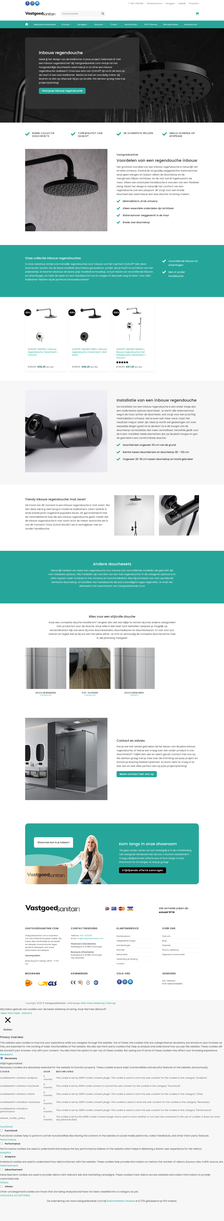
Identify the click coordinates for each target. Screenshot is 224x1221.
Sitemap (111, 1003)
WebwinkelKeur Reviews (121, 1201)
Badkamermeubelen (45, 24)
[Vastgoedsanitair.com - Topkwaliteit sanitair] (40, 14)
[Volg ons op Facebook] (27, 3)
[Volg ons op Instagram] (32, 3)
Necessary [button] (6, 1054)
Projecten (194, 3)
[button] (197, 13)
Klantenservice (154, 3)
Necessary (11, 1058)
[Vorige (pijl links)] (3, 1216)
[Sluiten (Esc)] (3, 1207)
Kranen (66, 24)
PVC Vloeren (150, 24)
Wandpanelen (170, 24)
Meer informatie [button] (10, 1013)
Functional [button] (6, 1126)
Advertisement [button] (9, 1165)
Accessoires (190, 24)
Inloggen (170, 3)
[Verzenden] (102, 13)
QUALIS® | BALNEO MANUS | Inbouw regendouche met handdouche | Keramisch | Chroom (130, 353)
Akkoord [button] (27, 1013)
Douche (98, 24)
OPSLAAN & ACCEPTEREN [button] (15, 1195)
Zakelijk (181, 3)
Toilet (113, 24)
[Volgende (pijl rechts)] (12, 1216)
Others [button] (4, 1182)
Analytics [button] (5, 1152)
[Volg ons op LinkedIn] (37, 3)
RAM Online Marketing (93, 1003)
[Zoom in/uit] (30, 1207)
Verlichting (130, 24)
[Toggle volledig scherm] (21, 1207)
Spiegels (82, 24)
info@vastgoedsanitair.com (90, 938)
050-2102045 (86, 935)
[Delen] (12, 1207)
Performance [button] (8, 1139)
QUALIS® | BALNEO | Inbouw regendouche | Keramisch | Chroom (43, 352)
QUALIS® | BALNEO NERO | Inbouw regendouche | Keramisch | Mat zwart (89, 352)
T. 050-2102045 (136, 3)
